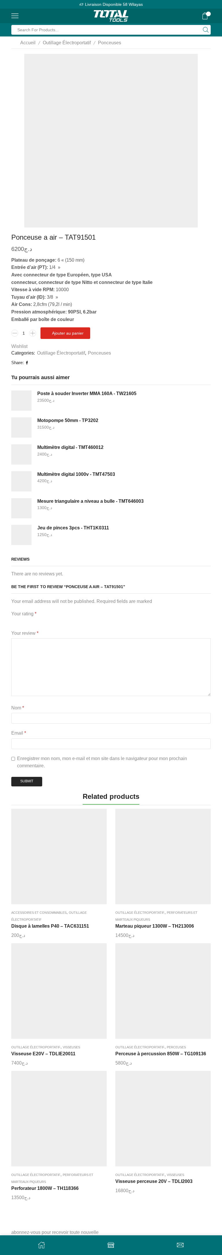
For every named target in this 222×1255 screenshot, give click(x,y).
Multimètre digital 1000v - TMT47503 (76, 474)
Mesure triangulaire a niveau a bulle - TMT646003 (90, 501)
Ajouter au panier (68, 333)
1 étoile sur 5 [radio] (12, 621)
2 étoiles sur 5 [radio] (23, 621)
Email (18, 733)
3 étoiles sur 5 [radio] (36, 621)
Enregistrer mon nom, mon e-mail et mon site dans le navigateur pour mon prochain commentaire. (102, 762)
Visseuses (71, 1047)
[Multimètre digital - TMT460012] (21, 454)
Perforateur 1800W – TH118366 (45, 1188)
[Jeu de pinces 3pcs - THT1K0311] (21, 535)
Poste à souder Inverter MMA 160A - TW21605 (86, 393)
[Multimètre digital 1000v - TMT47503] (21, 481)
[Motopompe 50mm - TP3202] (21, 427)
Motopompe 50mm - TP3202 (67, 420)
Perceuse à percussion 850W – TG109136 (160, 1053)
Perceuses (176, 1047)
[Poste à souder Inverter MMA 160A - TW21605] (21, 400)
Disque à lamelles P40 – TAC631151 (50, 926)
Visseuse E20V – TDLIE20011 (43, 1053)
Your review (24, 633)
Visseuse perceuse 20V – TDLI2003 (154, 1181)
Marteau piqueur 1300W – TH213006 (154, 926)
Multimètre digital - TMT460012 (70, 447)
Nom (17, 707)
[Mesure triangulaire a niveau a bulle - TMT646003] (21, 508)
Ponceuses (109, 42)
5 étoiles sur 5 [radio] (73, 621)
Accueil (28, 42)
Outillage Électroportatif (67, 42)
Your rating (23, 613)
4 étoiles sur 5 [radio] (53, 621)
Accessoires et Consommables (38, 912)
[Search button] (205, 29)
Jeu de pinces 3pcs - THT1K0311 (73, 527)
